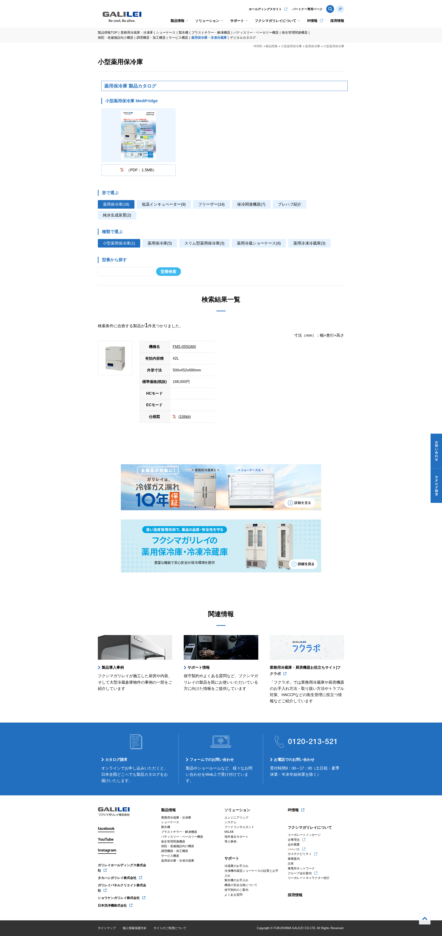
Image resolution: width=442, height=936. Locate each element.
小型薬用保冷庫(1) (119, 243)
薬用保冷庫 (312, 46)
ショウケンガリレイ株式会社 (119, 898)
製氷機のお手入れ (236, 880)
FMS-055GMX (184, 347)
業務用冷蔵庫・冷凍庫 (137, 32)
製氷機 (183, 32)
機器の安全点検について (240, 885)
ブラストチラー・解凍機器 (211, 32)
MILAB (229, 832)
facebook (106, 828)
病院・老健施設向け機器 (115, 37)
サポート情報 (199, 667)
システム (230, 822)
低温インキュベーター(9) (164, 204)
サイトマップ (107, 928)
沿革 (291, 863)
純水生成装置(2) (117, 215)
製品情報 (177, 21)
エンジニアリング (236, 817)
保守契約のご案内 (236, 890)
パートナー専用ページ (307, 9)
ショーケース (165, 32)
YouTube (105, 839)
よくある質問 (233, 894)
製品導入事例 (113, 667)
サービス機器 (178, 37)
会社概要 (294, 844)
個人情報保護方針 (135, 928)
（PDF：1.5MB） (141, 170)
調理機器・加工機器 (151, 37)
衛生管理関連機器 (295, 32)
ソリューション (207, 21)
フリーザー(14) (211, 204)
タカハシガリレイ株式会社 (117, 878)
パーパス (294, 849)
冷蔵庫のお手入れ (236, 866)
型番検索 (168, 271)
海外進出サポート (236, 836)
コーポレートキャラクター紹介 (309, 878)
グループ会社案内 (300, 873)
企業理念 (294, 839)
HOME (257, 46)
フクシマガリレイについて (275, 21)
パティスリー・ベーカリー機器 (256, 32)
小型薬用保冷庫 (291, 46)
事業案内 (294, 858)
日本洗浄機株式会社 (112, 905)
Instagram (107, 850)
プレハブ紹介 (289, 204)
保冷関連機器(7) (251, 204)
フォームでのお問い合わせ (212, 759)
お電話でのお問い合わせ (294, 759)
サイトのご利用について (170, 928)
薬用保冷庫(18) (116, 204)
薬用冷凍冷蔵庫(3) (309, 243)
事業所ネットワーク (301, 868)
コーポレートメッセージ (304, 835)
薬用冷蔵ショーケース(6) (259, 243)
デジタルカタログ (243, 37)
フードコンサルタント (239, 827)
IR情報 (312, 21)
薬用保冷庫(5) (160, 243)
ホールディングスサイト (265, 9)
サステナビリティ (300, 854)
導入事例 (230, 841)
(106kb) (184, 417)
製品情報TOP (107, 32)
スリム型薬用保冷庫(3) (204, 243)
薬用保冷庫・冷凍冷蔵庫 (209, 37)
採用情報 (337, 21)
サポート (237, 21)
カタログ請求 (116, 759)
